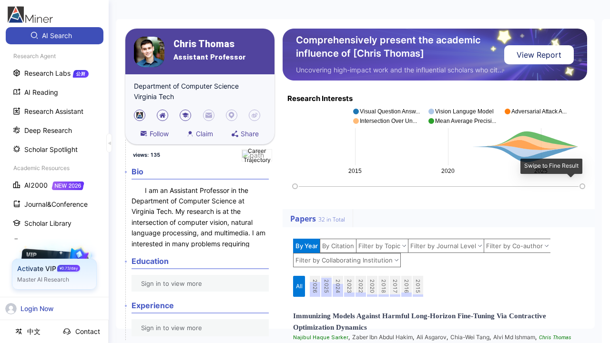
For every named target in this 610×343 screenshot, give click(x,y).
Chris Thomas (203, 44)
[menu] (54, 177)
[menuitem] (54, 35)
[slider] (295, 186)
